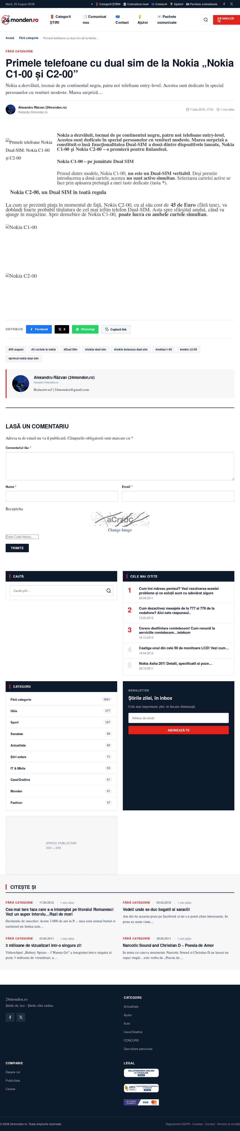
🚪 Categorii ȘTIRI (107, 4)
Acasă (10, 38)
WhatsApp (88, 329)
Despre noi (13, 1072)
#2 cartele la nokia (43, 349)
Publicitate (13, 1080)
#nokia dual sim (95, 349)
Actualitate (18, 745)
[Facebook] (224, 4)
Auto (127, 1023)
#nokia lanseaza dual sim (131, 349)
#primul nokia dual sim (24, 358)
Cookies (197, 1124)
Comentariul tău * (18, 447)
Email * (127, 486)
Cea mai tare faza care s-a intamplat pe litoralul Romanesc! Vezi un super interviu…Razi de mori (60, 911)
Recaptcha (14, 508)
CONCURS (131, 1040)
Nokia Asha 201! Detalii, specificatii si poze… (175, 663)
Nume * (11, 486)
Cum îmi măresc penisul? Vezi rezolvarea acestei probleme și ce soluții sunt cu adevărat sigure (179, 590)
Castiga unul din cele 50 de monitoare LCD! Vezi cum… (184, 647)
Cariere (10, 1089)
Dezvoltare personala (138, 1048)
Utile (14, 711)
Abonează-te (226, 19)
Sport (15, 722)
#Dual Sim (70, 349)
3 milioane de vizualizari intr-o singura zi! (44, 945)
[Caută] (206, 20)
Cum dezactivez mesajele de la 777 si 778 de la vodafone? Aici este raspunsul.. (176, 610)
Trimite (17, 548)
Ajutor (128, 1015)
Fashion (16, 802)
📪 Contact (158, 4)
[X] (231, 4)
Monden (16, 791)
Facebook (41, 329)
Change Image (120, 529)
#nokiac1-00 (164, 349)
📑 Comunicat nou (135, 4)
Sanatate (17, 733)
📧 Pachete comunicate (202, 4)
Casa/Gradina (20, 779)
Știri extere (18, 756)
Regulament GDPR (178, 1124)
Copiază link (118, 329)
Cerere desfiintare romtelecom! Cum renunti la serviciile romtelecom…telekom (177, 630)
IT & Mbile (18, 768)
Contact (210, 1124)
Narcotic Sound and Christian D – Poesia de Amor (168, 945)
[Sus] (229, 1122)
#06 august (16, 349)
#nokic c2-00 (188, 349)
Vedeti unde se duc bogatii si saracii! (156, 909)
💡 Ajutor (176, 4)
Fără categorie (28, 38)
